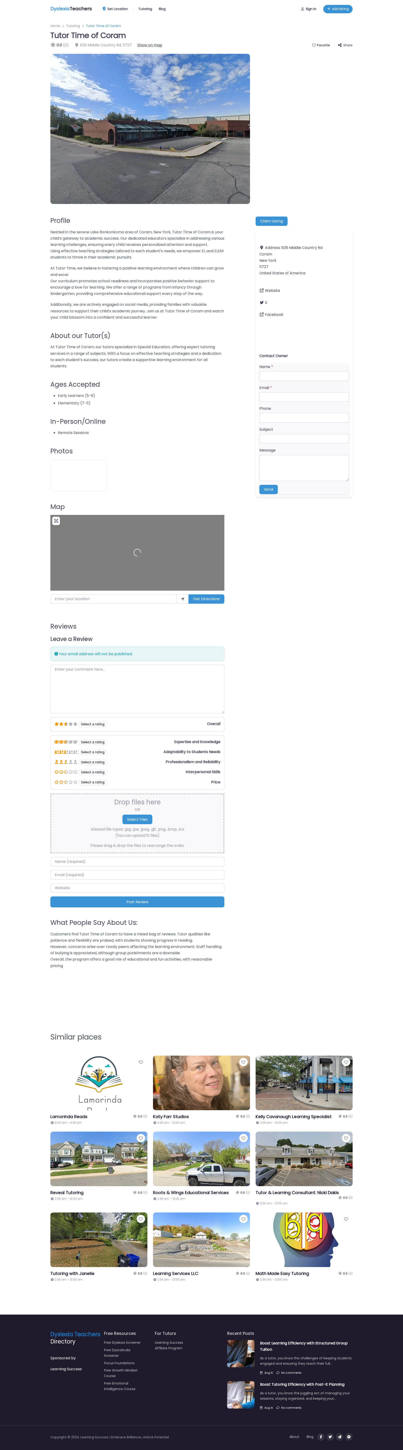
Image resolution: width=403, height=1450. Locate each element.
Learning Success (66, 1369)
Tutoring (145, 9)
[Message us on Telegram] (339, 1437)
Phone (265, 408)
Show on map (149, 45)
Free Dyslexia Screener (122, 1342)
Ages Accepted (75, 384)
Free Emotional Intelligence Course (119, 1386)
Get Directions (206, 599)
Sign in (311, 9)
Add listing (340, 9)
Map (57, 506)
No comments (291, 1373)
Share (348, 45)
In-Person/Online (78, 421)
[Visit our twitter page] (330, 1437)
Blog (162, 9)
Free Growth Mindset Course (121, 1373)
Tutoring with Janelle (72, 1273)
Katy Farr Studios (171, 1116)
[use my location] (183, 599)
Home (55, 26)
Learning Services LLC (175, 1273)
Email (265, 387)
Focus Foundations (119, 1363)
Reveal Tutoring (66, 1192)
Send (268, 489)
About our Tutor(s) (80, 335)
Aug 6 (268, 1373)
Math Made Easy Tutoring (282, 1273)
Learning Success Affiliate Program (169, 1345)
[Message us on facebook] (349, 1437)
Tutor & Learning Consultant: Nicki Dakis (297, 1192)
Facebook (274, 314)
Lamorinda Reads (68, 1116)
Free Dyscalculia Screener (117, 1353)
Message (267, 450)
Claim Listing (271, 221)
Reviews (63, 626)
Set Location (118, 9)
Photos (61, 451)
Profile (60, 220)
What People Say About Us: (93, 922)
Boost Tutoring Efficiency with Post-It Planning (302, 1384)
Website (272, 290)
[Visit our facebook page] (321, 1437)
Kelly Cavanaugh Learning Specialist (294, 1116)
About (294, 1436)
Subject (266, 429)
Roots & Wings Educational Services (191, 1192)
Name (266, 366)
